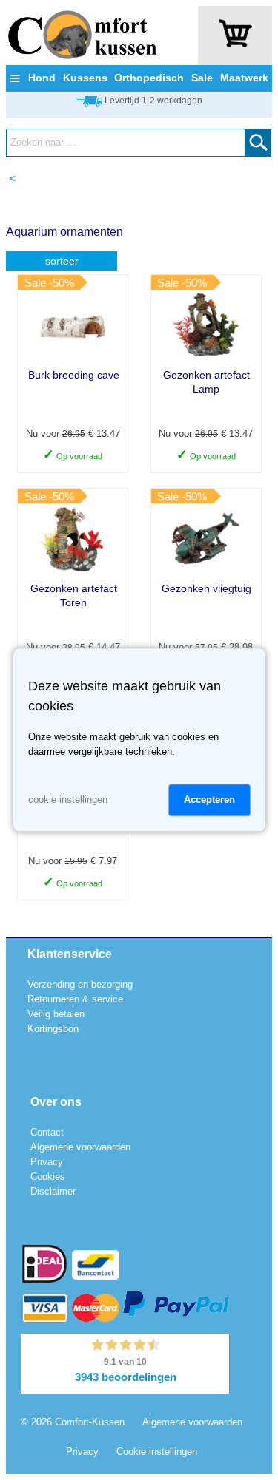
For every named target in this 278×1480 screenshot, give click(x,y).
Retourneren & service (75, 999)
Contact (47, 1132)
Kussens (85, 78)
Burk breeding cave (73, 375)
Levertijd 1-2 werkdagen (153, 100)
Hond (42, 78)
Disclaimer (53, 1191)
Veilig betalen (56, 1013)
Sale (202, 78)
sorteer (62, 261)
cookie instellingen (67, 800)
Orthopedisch (149, 78)
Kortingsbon (53, 1028)
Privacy (46, 1161)
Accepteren (209, 800)
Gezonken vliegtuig (206, 588)
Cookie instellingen (156, 1451)
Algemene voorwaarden (80, 1147)
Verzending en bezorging (80, 984)
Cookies (47, 1176)
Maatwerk (244, 78)
